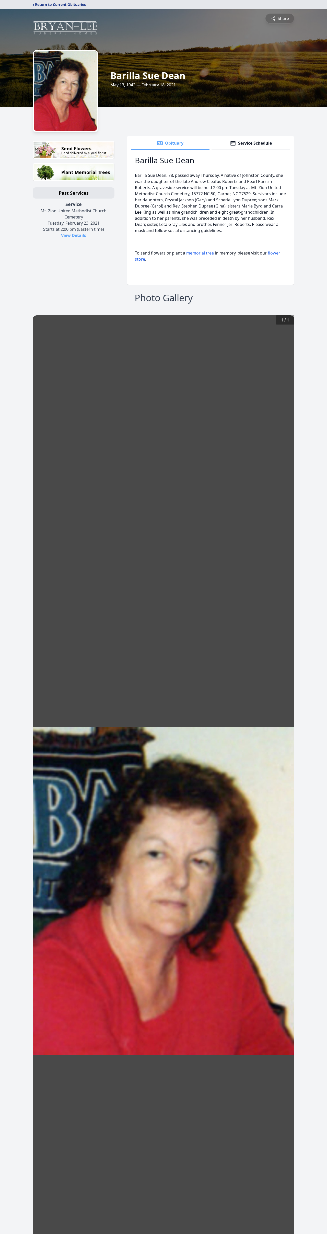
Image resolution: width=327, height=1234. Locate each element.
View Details (73, 235)
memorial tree (200, 253)
